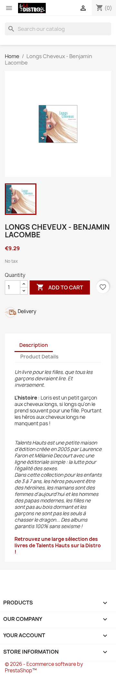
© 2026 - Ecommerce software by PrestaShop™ (44, 667)
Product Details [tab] (39, 356)
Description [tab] (33, 345)
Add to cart (59, 287)
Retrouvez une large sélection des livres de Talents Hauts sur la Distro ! (58, 545)
